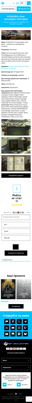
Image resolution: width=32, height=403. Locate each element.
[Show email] (17, 3)
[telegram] (25, 321)
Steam (11, 66)
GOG (15, 66)
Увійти (28, 212)
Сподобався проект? (16, 175)
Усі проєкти (16, 306)
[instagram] (19, 327)
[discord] (12, 327)
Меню (5, 360)
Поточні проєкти (8, 9)
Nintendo (21, 66)
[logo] (2, 3)
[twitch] (25, 327)
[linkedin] (6, 327)
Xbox (6, 68)
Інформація (7, 367)
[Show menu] (29, 3)
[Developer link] (20, 394)
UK (22, 3)
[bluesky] (25, 334)
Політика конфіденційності (16, 353)
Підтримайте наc (24, 9)
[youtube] (6, 334)
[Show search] (14, 3)
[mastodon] (19, 334)
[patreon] (6, 321)
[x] (19, 321)
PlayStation (12, 68)
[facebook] (12, 321)
